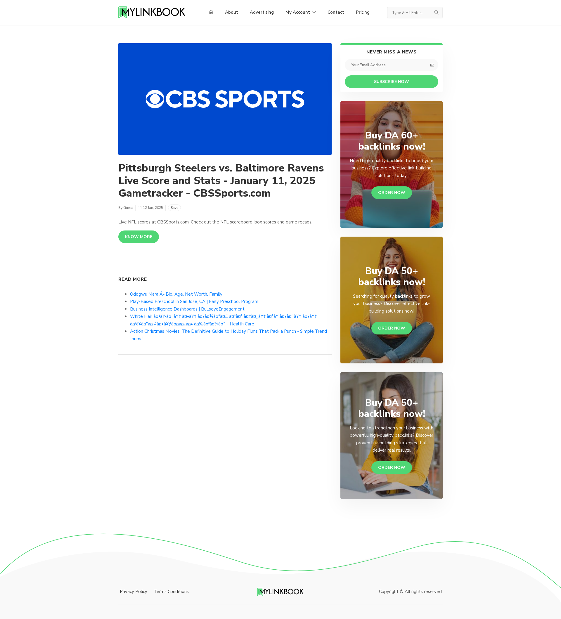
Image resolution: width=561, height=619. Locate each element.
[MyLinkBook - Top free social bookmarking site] (280, 591)
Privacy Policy (133, 591)
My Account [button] (298, 12)
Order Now (391, 192)
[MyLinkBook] (152, 12)
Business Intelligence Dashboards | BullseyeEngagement (187, 309)
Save (174, 207)
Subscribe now (391, 81)
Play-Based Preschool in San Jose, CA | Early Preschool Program (194, 301)
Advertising (262, 12)
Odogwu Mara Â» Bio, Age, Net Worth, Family (176, 294)
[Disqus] (225, 447)
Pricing (363, 12)
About (231, 12)
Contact (336, 12)
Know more (138, 237)
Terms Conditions (171, 591)
